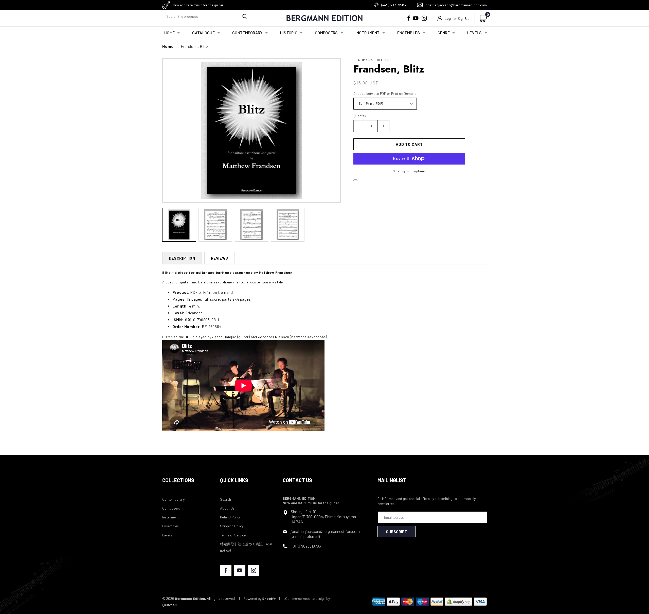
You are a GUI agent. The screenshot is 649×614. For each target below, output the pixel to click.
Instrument (170, 517)
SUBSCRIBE (396, 531)
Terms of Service (233, 535)
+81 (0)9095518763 (306, 546)
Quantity (359, 116)
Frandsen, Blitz (194, 46)
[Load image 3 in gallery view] (251, 225)
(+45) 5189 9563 (393, 5)
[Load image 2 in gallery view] (215, 225)
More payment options (409, 171)
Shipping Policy (231, 526)
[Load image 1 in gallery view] (179, 225)
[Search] (245, 16)
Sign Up (464, 18)
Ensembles (170, 526)
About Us (227, 508)
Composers (171, 508)
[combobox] (207, 16)
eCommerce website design (304, 598)
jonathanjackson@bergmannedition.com (456, 5)
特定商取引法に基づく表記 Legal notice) (246, 547)
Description (182, 258)
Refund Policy (230, 517)
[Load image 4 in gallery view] (287, 225)
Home (168, 46)
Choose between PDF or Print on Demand (385, 94)
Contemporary (173, 499)
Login (449, 18)
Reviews (219, 258)
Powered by (259, 598)
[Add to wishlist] (355, 180)
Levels (167, 535)
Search (225, 499)
